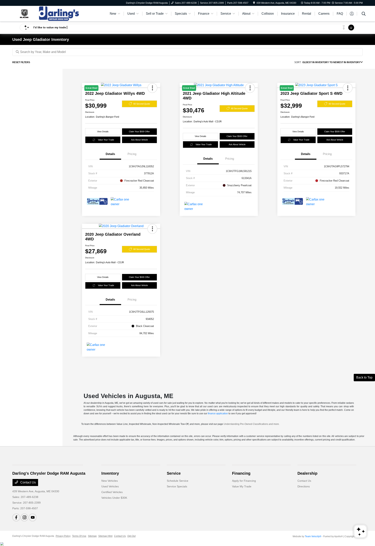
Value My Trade (241, 486)
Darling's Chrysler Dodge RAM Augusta (33, 536)
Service (174, 473)
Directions (303, 486)
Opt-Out (131, 536)
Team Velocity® (313, 536)
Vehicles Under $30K (114, 497)
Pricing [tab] (132, 154)
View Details (103, 131)
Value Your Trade (106, 140)
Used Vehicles (110, 486)
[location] (254, 3)
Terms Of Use (79, 536)
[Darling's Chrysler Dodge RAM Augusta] (45, 13)
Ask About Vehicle (139, 140)
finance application (218, 413)
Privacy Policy (63, 536)
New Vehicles (109, 480)
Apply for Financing (244, 480)
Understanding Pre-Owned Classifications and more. (251, 424)
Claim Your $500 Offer (139, 131)
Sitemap (92, 536)
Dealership (307, 473)
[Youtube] (33, 517)
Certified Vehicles (112, 492)
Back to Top (364, 377)
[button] (152, 229)
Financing (241, 473)
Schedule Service (177, 480)
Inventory (110, 473)
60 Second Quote (141, 104)
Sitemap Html (105, 536)
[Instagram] (24, 517)
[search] (364, 14)
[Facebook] (16, 517)
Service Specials (177, 486)
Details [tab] (110, 154)
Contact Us (28, 482)
